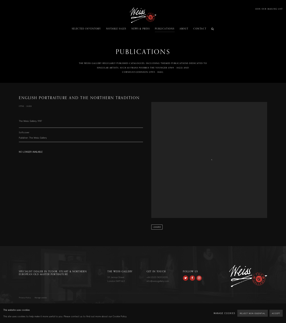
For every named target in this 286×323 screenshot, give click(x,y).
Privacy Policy (25, 297)
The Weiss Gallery (143, 15)
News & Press (140, 29)
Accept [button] (276, 313)
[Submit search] (212, 28)
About (184, 29)
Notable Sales (116, 29)
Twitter (185, 278)
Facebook (192, 278)
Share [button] (157, 227)
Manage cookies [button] (41, 298)
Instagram (199, 278)
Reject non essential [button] (252, 313)
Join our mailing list (269, 9)
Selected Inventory (86, 29)
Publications (165, 29)
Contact (199, 29)
